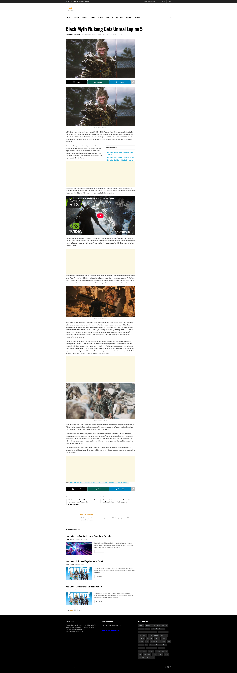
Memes (93, 17)
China (154, 632)
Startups (119, 17)
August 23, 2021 (86, 35)
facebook (149, 638)
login (71, 610)
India (146, 641)
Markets (129, 17)
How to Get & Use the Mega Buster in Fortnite (120, 157)
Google (141, 641)
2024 (153, 625)
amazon (141, 629)
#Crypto (141, 625)
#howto (148, 625)
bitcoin (141, 632)
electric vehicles (154, 635)
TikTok (160, 654)
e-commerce (142, 635)
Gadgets (85, 17)
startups (164, 651)
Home (67, 23)
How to (137, 17)
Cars (107, 17)
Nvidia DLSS (112, 483)
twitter (148, 657)
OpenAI (154, 648)
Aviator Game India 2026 (111, 630)
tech (140, 654)
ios (169, 641)
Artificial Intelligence (158, 629)
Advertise (87, 1)
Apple (147, 629)
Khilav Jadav (70, 539)
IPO (146, 645)
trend (166, 654)
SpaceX (151, 651)
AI (112, 17)
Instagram (154, 641)
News (69, 17)
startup (158, 651)
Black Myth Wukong (76, 483)
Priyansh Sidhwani (73, 35)
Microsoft (141, 648)
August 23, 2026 (80, 539)
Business (148, 632)
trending (141, 657)
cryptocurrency (163, 632)
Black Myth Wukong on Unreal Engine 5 (95, 483)
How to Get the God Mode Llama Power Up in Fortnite (120, 153)
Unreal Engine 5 (123, 483)
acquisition (160, 625)
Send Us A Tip (69, 1)
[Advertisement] (100, 177)
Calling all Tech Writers (78, 1)
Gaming (100, 17)
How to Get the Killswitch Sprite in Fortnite (120, 160)
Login (170, 1)
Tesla (154, 654)
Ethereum (141, 638)
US (153, 657)
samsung (161, 648)
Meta (164, 645)
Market (152, 645)
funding (157, 638)
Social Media (143, 651)
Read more (99, 551)
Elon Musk (164, 635)
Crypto (76, 17)
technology (147, 654)
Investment (162, 641)
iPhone (141, 645)
